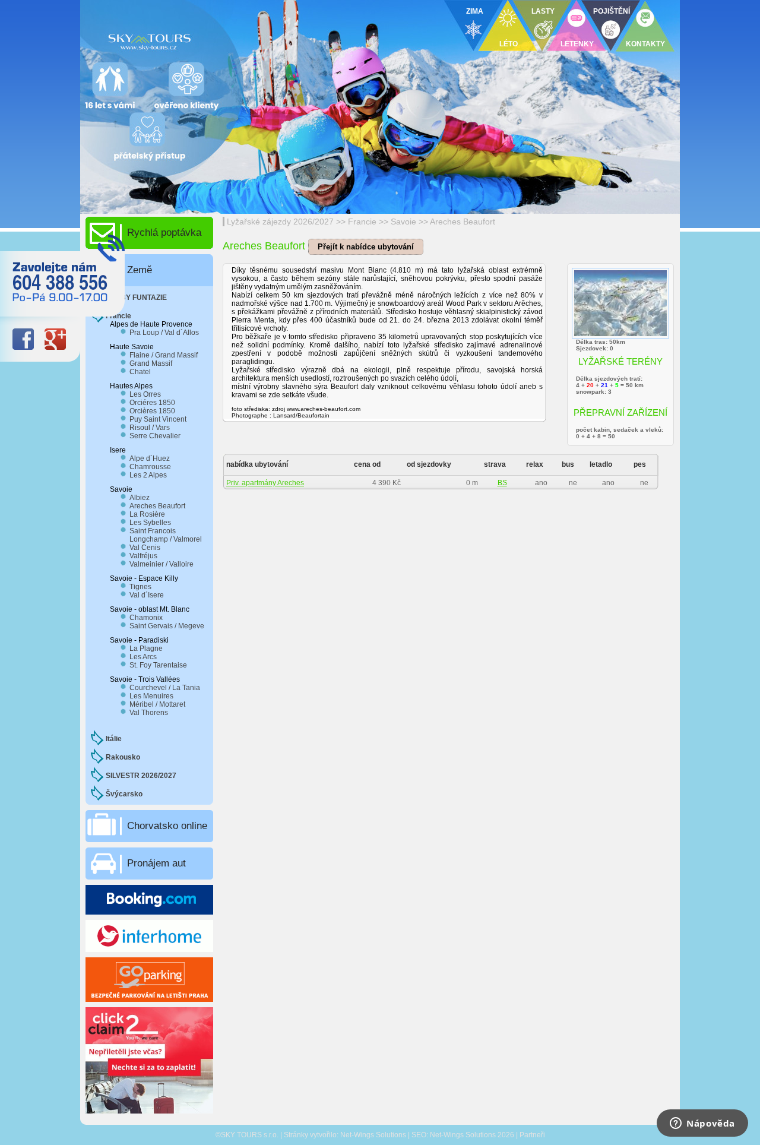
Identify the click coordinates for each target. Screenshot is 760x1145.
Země (139, 270)
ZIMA (474, 11)
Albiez (139, 498)
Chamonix (146, 617)
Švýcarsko (124, 794)
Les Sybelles (150, 522)
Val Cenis (144, 547)
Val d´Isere (146, 595)
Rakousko (123, 757)
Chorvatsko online (167, 825)
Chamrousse (150, 467)
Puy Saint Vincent (157, 419)
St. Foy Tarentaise (158, 665)
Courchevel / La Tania (164, 688)
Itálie (114, 739)
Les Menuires (151, 696)
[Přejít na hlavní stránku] (226, 38)
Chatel (140, 372)
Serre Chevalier (154, 436)
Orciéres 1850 (152, 402)
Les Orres (145, 394)
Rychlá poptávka (164, 232)
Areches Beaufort (462, 221)
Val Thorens (148, 712)
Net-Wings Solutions (373, 1135)
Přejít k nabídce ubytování (366, 246)
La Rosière (147, 514)
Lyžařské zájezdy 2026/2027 (280, 221)
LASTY (543, 11)
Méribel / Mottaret (157, 704)
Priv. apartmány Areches (265, 483)
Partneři (532, 1135)
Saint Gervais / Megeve (166, 626)
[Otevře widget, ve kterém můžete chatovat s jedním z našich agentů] (702, 1124)
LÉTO (508, 44)
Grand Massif (150, 363)
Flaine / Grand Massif (163, 355)
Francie (362, 221)
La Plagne (146, 648)
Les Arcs (143, 657)
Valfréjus (143, 556)
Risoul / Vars (149, 427)
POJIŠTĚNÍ (611, 11)
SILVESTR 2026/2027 (141, 775)
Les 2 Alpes (148, 475)
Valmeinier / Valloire (161, 564)
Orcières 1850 (152, 411)
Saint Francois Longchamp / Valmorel (165, 535)
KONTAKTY (645, 44)
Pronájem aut (156, 863)
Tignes (140, 587)
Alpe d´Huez (149, 458)
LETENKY (577, 44)
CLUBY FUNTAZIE (136, 297)
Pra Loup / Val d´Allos (164, 332)
